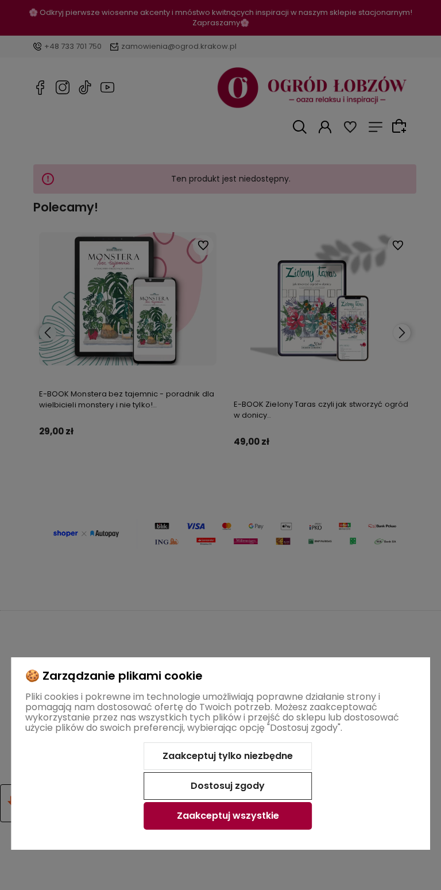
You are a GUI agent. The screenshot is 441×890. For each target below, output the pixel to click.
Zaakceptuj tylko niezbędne (228, 755)
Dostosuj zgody (228, 785)
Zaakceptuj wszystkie (228, 815)
